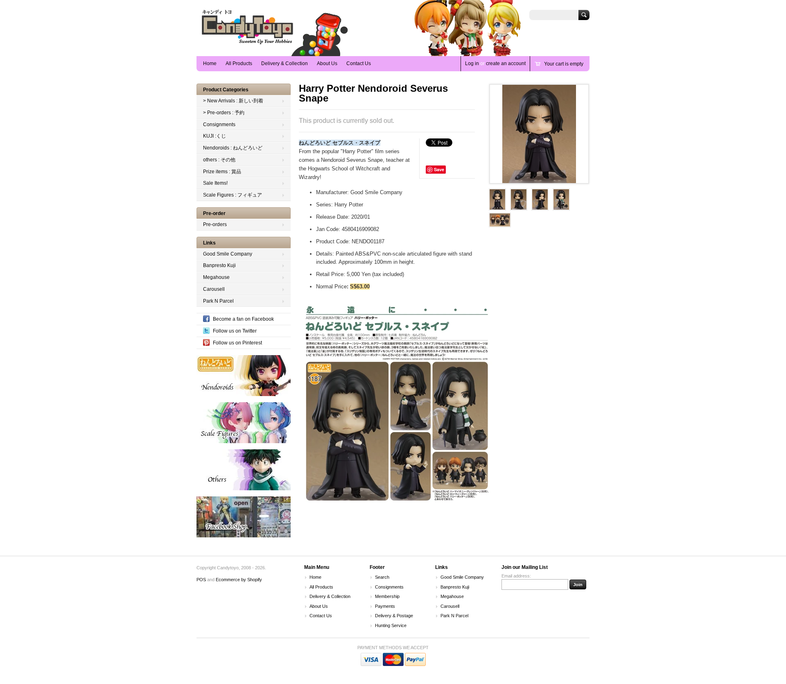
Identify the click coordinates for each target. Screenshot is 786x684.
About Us (327, 63)
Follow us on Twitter (235, 331)
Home (210, 63)
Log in (472, 63)
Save (439, 169)
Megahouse (216, 277)
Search (382, 577)
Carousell (214, 289)
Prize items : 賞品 (222, 171)
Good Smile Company (227, 254)
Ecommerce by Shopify (239, 579)
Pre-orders (215, 224)
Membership (387, 596)
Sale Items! (215, 183)
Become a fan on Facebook (243, 319)
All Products (239, 63)
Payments (385, 606)
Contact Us (358, 63)
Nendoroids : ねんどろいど (232, 148)
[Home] (247, 44)
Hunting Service (391, 625)
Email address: (516, 575)
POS (201, 579)
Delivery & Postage (394, 615)
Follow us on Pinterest (237, 343)
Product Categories (225, 90)
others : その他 (219, 160)
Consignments (219, 124)
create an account (506, 63)
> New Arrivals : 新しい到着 (233, 101)
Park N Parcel (218, 301)
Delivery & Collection (284, 63)
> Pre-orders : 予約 (223, 113)
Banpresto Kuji (219, 265)
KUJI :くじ (214, 136)
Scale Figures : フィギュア (232, 195)
